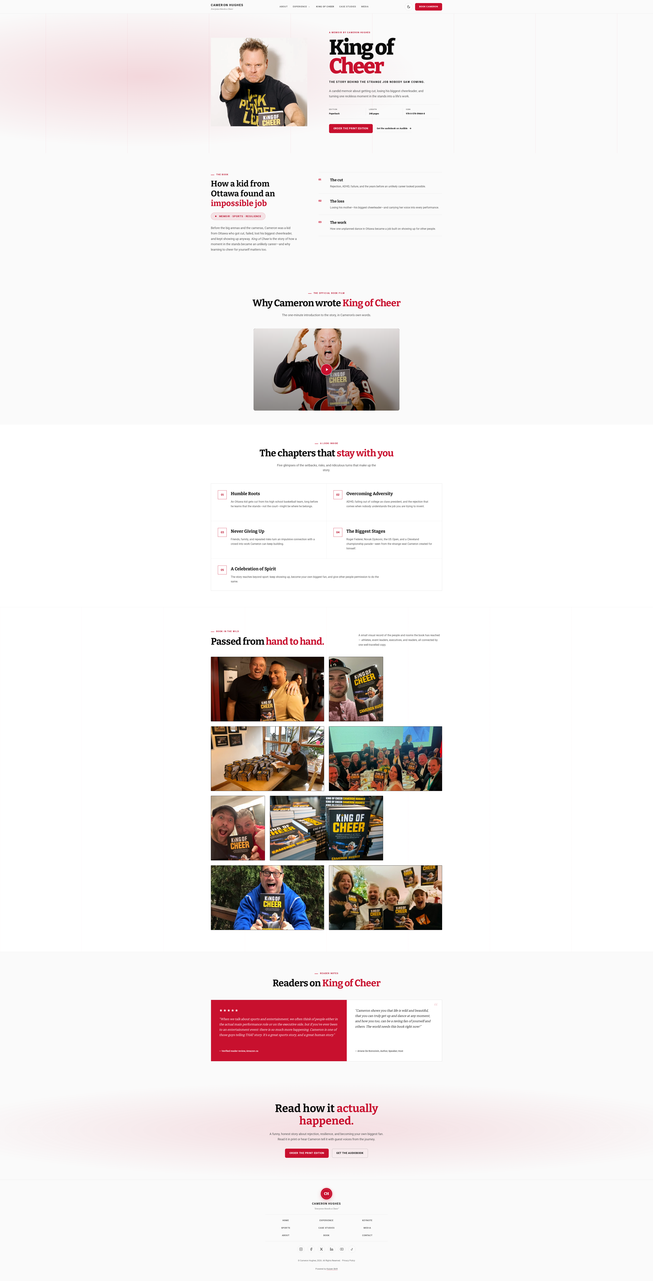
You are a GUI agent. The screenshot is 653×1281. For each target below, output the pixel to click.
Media (365, 6)
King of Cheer (325, 6)
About (284, 6)
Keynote (367, 1220)
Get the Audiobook (350, 1153)
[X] (321, 1249)
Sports (285, 1228)
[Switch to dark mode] (408, 7)
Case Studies (347, 6)
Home (285, 1220)
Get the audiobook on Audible (394, 128)
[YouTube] (342, 1249)
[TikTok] (352, 1249)
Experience (300, 6)
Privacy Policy (348, 1260)
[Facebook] (311, 1249)
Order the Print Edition (350, 128)
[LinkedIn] (331, 1249)
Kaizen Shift (332, 1269)
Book (326, 1235)
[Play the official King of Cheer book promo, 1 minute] (326, 370)
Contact (367, 1235)
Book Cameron (428, 6)
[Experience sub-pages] (309, 7)
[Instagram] (301, 1249)
